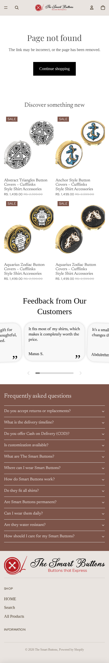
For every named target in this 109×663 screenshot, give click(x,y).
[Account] (91, 7)
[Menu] (6, 7)
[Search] (16, 7)
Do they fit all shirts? (21, 491)
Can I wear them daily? (23, 513)
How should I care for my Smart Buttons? (39, 536)
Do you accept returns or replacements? (37, 411)
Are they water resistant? (25, 525)
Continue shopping (54, 69)
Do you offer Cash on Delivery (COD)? (36, 434)
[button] (28, 373)
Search (9, 607)
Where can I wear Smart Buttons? (32, 468)
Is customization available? (26, 445)
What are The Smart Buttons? (29, 457)
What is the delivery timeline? (29, 422)
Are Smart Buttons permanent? (30, 502)
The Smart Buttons (46, 649)
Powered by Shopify (71, 649)
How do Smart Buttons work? (29, 479)
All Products (14, 616)
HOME (10, 599)
